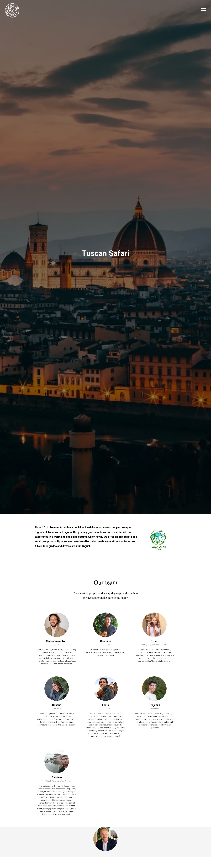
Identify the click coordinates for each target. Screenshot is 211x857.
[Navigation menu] (203, 10)
